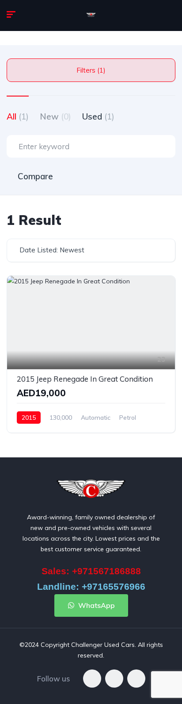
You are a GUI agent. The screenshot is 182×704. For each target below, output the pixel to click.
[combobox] (91, 250)
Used (98, 116)
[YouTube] (136, 678)
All (18, 116)
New (55, 116)
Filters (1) (91, 70)
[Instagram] (114, 678)
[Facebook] (92, 678)
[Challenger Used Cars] (91, 15)
